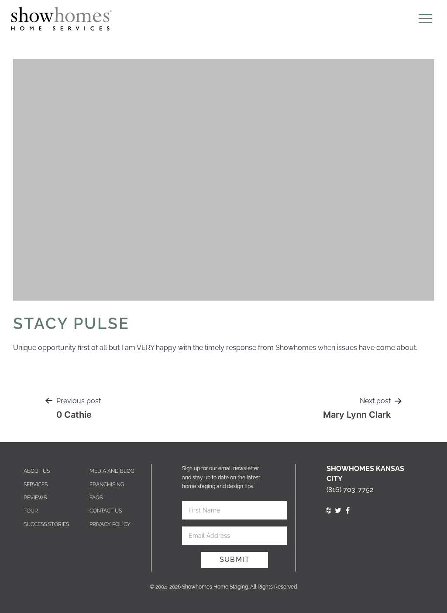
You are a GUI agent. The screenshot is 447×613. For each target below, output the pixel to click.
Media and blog (111, 471)
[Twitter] (338, 510)
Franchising (106, 484)
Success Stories (46, 524)
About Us (37, 471)
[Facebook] (348, 510)
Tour (31, 511)
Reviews (35, 498)
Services (36, 484)
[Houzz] (328, 510)
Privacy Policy (110, 524)
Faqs (96, 498)
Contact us (105, 511)
